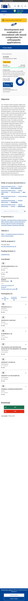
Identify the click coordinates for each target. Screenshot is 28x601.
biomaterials (14, 202)
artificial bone (21, 206)
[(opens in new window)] (6, 5)
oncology (6, 198)
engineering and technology (8, 200)
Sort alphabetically (5, 298)
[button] (18, 6)
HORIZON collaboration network (10, 289)
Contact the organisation (8, 285)
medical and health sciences (8, 186)
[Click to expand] (25, 304)
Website (5, 287)
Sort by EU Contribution (14, 298)
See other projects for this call (8, 246)
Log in (15, 6)
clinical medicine (22, 196)
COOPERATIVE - (5, 254)
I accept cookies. (14, 595)
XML (15, 407)
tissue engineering (16, 188)
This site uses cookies (6, 590)
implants (13, 206)
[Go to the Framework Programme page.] (14, 24)
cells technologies (15, 192)
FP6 (4, 14)
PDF (15, 411)
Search (21, 6)
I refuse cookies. (14, 598)
